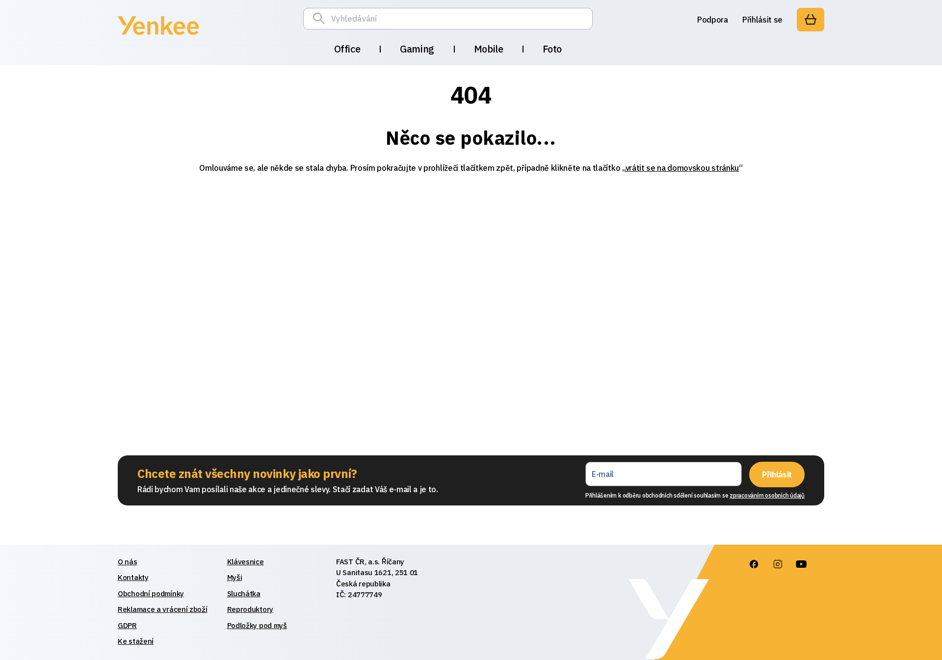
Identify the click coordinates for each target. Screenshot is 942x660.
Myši (234, 577)
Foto (552, 48)
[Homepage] (158, 36)
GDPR (127, 625)
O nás (127, 561)
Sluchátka (244, 593)
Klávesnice (245, 561)
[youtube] (801, 564)
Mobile (488, 48)
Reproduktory (250, 609)
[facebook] (754, 564)
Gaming (417, 48)
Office (347, 48)
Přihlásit (777, 474)
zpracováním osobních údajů (767, 495)
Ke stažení (136, 641)
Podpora (712, 20)
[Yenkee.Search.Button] (321, 18)
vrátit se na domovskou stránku (682, 168)
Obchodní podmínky (151, 593)
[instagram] (777, 564)
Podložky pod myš (257, 625)
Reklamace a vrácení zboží (163, 609)
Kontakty (133, 577)
